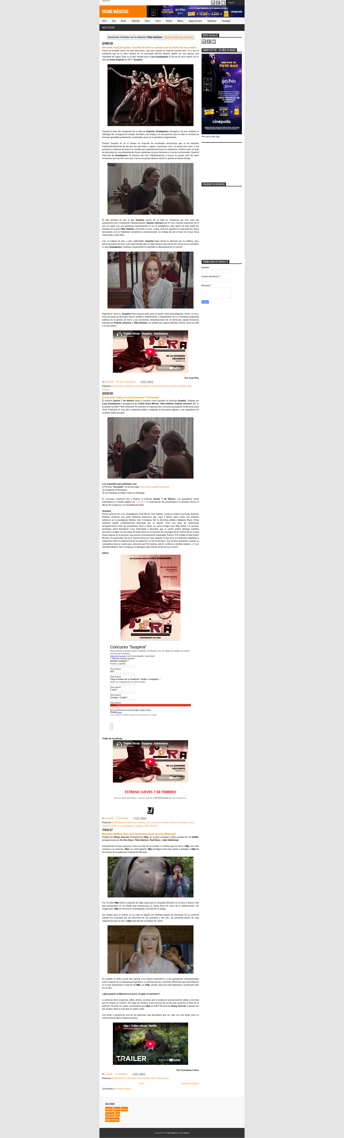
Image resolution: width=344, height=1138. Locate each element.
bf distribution (118, 822)
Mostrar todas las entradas (178, 37)
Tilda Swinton (150, 826)
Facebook (218, 3)
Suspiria (182, 386)
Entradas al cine (186, 822)
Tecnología (226, 20)
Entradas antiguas (190, 1083)
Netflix (146, 1078)
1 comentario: (122, 818)
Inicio (104, 20)
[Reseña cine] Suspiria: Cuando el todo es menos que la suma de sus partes (149, 47)
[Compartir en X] (147, 382)
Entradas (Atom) (123, 1089)
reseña (173, 386)
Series (123, 20)
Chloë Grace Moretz (135, 822)
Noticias (108, 27)
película (156, 386)
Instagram (213, 3)
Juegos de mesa (195, 20)
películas (165, 386)
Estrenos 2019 (109, 826)
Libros (147, 20)
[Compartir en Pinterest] (152, 382)
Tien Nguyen (185, 1133)
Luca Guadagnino (142, 386)
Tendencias (211, 20)
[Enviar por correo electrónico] (141, 382)
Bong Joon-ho (119, 1078)
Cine (113, 20)
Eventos (169, 20)
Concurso (156, 822)
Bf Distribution (163, 487)
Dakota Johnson (125, 386)
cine (114, 386)
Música (180, 20)
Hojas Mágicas (115, 11)
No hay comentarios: (126, 382)
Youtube (223, 3)
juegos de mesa (112, 1119)
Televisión (135, 20)
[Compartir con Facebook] (149, 382)
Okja (152, 1078)
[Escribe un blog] (144, 382)
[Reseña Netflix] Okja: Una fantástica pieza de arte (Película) (139, 833)
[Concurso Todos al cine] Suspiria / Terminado (130, 397)
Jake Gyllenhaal (134, 1078)
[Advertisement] (222, 161)
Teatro (158, 20)
